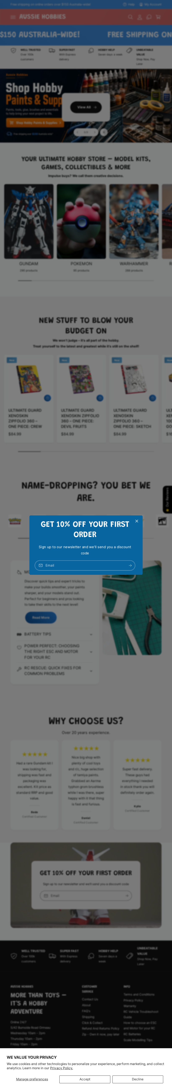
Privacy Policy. (61, 1068)
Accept (84, 1079)
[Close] (137, 521)
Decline (137, 1079)
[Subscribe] (130, 565)
